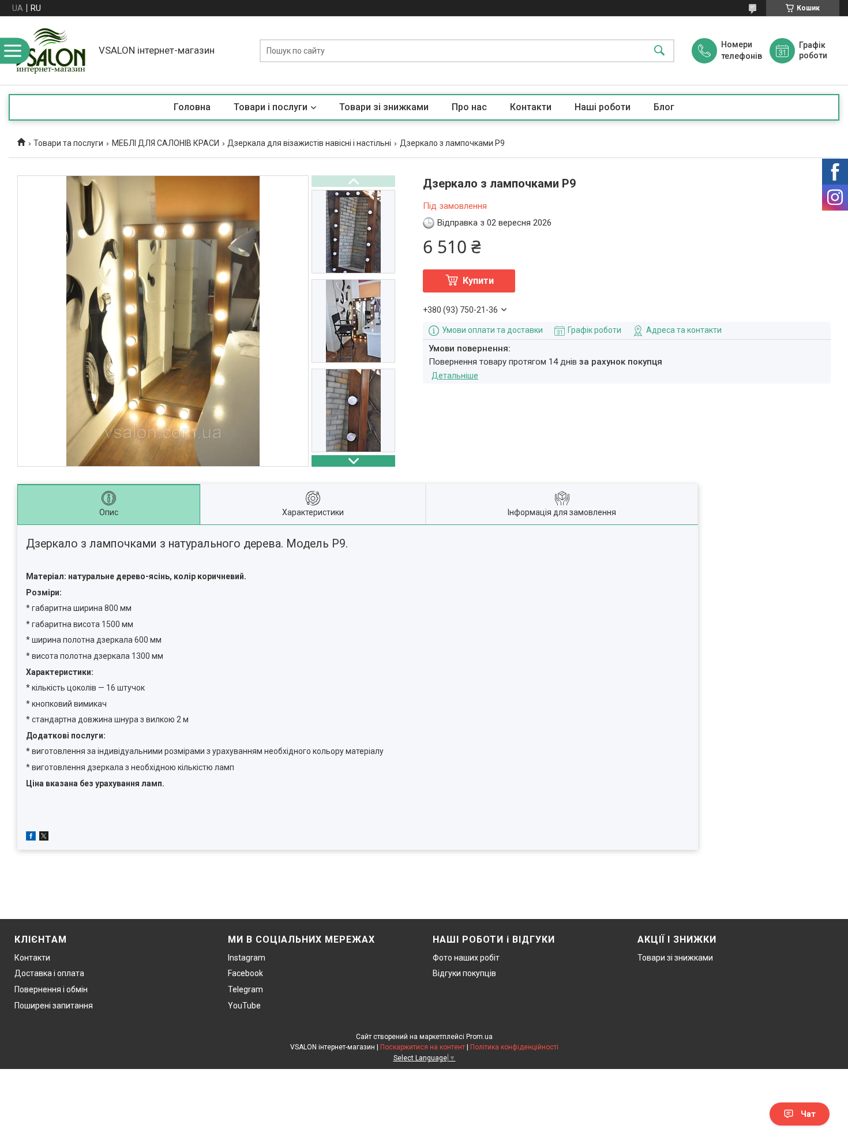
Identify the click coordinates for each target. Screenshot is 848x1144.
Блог (664, 107)
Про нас (469, 107)
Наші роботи (603, 107)
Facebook (245, 973)
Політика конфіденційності (514, 1047)
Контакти (530, 107)
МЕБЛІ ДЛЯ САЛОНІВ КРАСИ (165, 143)
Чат (808, 1114)
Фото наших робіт (466, 957)
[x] (43, 837)
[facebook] (31, 837)
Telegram (245, 989)
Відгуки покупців (464, 973)
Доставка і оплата (49, 973)
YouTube (244, 1005)
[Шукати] (659, 50)
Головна (192, 107)
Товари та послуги (68, 143)
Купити (478, 280)
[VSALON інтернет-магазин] (51, 50)
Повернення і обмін (51, 989)
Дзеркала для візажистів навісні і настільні (309, 143)
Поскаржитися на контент (422, 1047)
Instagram (246, 957)
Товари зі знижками (384, 107)
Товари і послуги (270, 107)
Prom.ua (479, 1037)
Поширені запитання (53, 1005)
